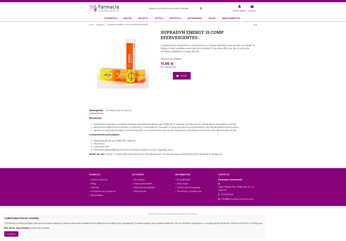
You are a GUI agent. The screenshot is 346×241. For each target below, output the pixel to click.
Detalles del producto (119, 110)
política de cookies (40, 228)
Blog (93, 183)
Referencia (166, 59)
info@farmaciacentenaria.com (237, 199)
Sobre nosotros (99, 179)
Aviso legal (182, 183)
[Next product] (256, 25)
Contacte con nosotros (103, 191)
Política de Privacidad (188, 187)
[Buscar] (201, 8)
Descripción (96, 110)
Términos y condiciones (189, 191)
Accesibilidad (183, 179)
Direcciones (140, 191)
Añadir (183, 75)
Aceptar (11, 234)
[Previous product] (255, 25)
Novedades (97, 195)
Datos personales (143, 183)
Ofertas (95, 187)
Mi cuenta (139, 179)
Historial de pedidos (144, 187)
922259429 (227, 194)
